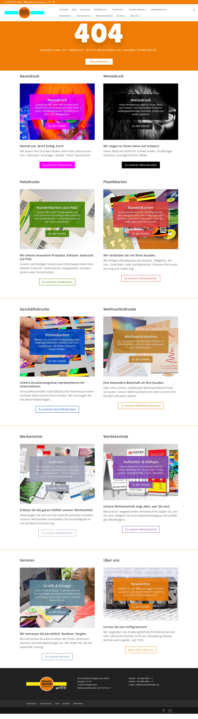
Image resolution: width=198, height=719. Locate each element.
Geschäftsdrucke (158, 10)
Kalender (57, 462)
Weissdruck (141, 99)
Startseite (63, 10)
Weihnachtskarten (141, 336)
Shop (74, 10)
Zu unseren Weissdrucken (141, 165)
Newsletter (141, 583)
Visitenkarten (57, 334)
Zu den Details (57, 126)
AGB (57, 703)
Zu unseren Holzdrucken (57, 282)
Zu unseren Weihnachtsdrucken (141, 405)
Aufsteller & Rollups (140, 461)
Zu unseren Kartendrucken (140, 278)
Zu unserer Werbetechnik (141, 529)
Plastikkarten (100, 10)
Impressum (31, 703)
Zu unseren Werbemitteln (57, 533)
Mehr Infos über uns (140, 650)
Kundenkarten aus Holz (57, 207)
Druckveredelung (137, 10)
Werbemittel (65, 16)
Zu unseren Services (57, 656)
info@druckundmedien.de (147, 684)
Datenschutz (46, 703)
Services (120, 16)
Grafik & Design (57, 585)
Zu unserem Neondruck (57, 165)
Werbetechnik (83, 16)
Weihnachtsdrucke (104, 16)
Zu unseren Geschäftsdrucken (57, 409)
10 (67, 371)
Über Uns (134, 16)
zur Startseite (99, 61)
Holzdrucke (117, 10)
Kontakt (66, 703)
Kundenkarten (140, 207)
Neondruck (85, 10)
